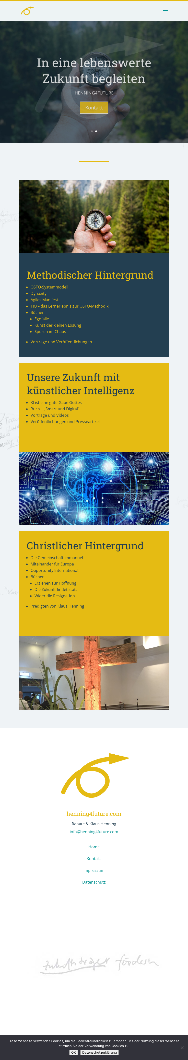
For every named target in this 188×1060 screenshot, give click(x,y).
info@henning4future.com (94, 831)
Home (94, 847)
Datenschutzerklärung (99, 1052)
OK (73, 1052)
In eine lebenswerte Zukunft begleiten (94, 68)
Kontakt (94, 105)
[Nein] (181, 1047)
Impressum (94, 870)
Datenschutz (94, 882)
